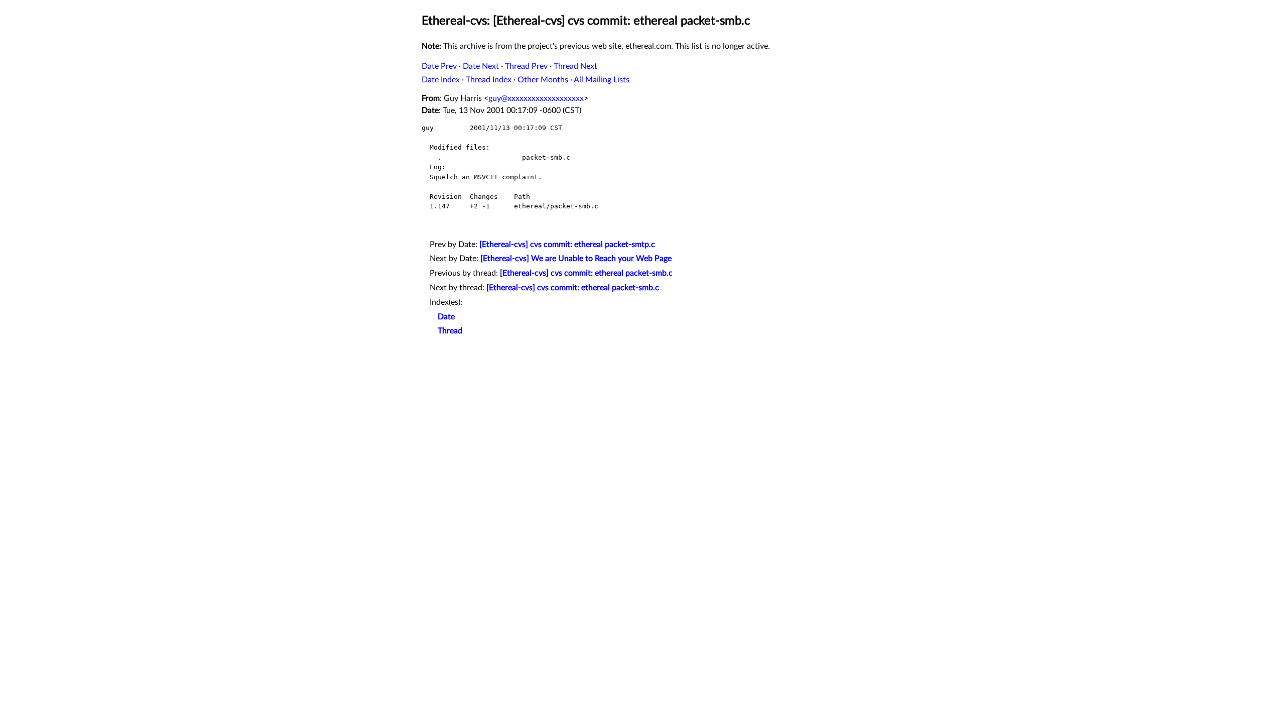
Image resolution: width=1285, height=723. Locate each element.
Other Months (543, 80)
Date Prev (439, 66)
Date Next (481, 66)
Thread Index (488, 80)
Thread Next (575, 66)
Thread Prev (526, 66)
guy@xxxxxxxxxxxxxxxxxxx (536, 98)
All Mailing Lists (601, 80)
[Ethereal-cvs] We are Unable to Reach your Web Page (576, 259)
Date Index (441, 80)
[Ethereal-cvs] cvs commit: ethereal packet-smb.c (586, 273)
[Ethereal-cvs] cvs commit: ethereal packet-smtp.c (567, 244)
